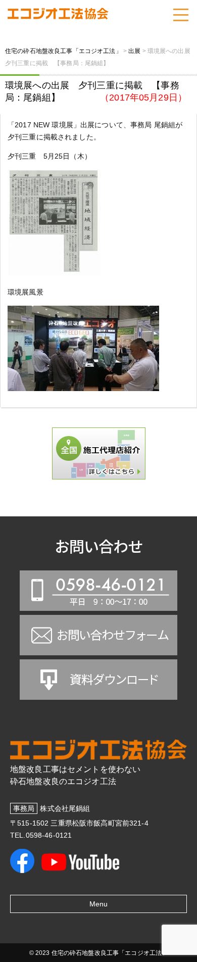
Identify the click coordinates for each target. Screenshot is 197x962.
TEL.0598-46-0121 (41, 835)
